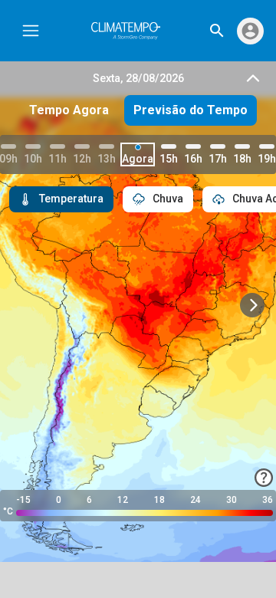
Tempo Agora (69, 110)
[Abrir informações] (263, 477)
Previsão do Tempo (190, 110)
